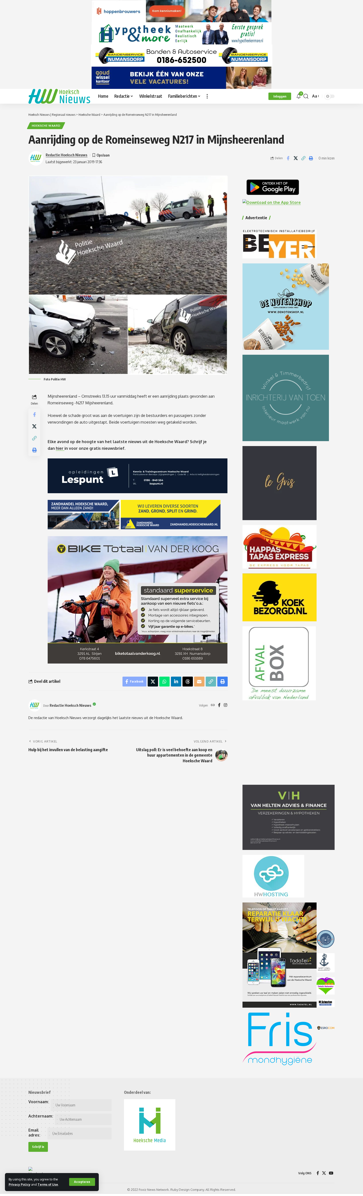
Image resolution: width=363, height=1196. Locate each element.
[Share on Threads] (187, 681)
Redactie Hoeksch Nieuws (66, 155)
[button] (82, 1182)
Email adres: (34, 1132)
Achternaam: (40, 1116)
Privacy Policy (19, 1184)
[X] (324, 1173)
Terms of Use (48, 1184)
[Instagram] (225, 705)
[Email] (199, 681)
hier (60, 448)
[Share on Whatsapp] (164, 681)
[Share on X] (295, 158)
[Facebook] (219, 705)
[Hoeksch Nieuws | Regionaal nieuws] (59, 96)
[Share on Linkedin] (176, 681)
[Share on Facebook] (287, 158)
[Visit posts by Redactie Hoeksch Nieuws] (34, 705)
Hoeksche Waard (46, 125)
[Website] (212, 705)
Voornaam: (38, 1101)
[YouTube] (331, 1173)
